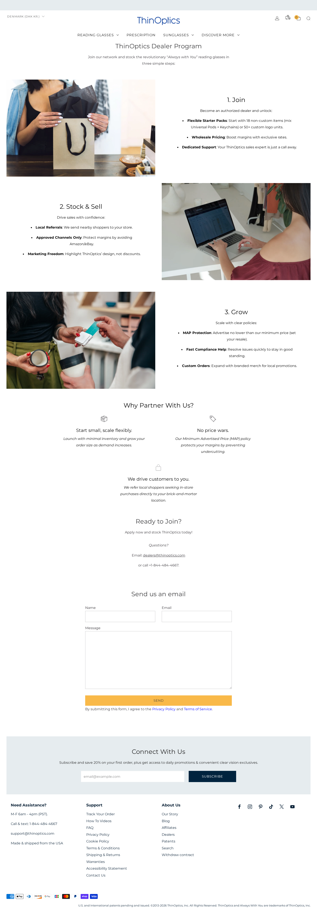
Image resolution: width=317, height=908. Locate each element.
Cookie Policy (97, 841)
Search (168, 848)
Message (92, 628)
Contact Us (95, 875)
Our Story (170, 814)
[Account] (277, 18)
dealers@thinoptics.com (164, 555)
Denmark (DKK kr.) (23, 16)
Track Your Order (100, 814)
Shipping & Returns (103, 855)
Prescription (141, 35)
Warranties (95, 862)
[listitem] (158, 5)
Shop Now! (191, 5)
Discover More (218, 35)
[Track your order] (288, 17)
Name (90, 607)
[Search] (308, 18)
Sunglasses (176, 35)
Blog (166, 821)
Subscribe (212, 776)
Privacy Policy (164, 709)
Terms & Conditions (103, 848)
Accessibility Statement (106, 868)
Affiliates (169, 828)
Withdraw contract (178, 855)
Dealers (168, 835)
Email (166, 607)
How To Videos (98, 821)
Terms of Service (198, 709)
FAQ (89, 828)
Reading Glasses (95, 35)
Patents (168, 841)
